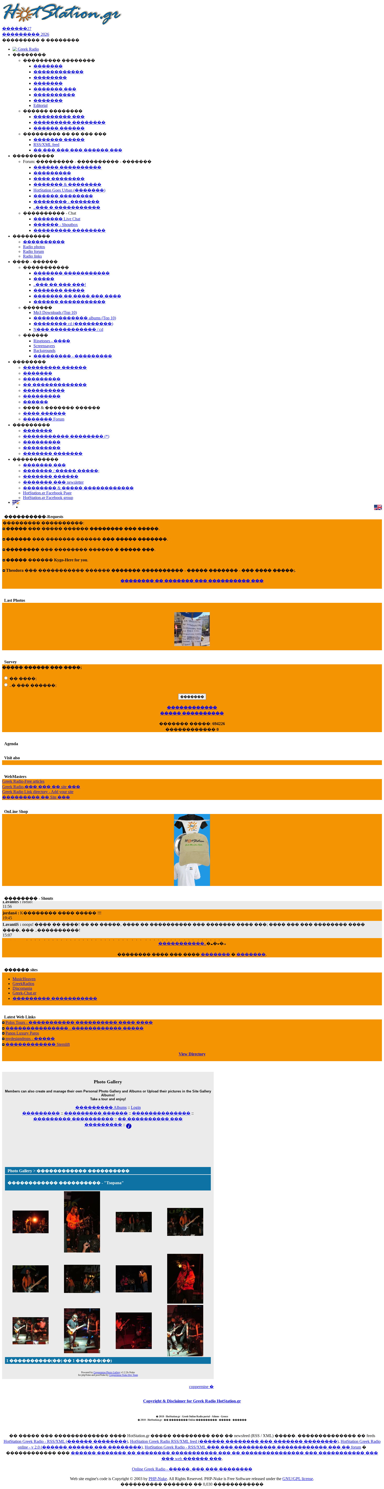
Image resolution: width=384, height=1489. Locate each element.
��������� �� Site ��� (36, 797)
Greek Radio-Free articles (23, 781)
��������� (41, 1113)
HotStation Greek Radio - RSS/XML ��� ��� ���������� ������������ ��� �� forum (253, 1447)
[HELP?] (128, 1124)
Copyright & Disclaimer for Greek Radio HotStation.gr (192, 1401)
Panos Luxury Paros (22, 1033)
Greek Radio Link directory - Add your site (37, 791)
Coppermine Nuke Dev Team (123, 1375)
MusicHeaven (24, 979)
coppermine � (201, 1386)
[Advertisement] (108, 1141)
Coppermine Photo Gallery (107, 1372)
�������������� (161, 1113)
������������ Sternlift (37, 1044)
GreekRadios (23, 983)
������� (215, 954)
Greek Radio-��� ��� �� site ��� (41, 787)
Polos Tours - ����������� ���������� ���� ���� (79, 1022)
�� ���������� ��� (150, 1119)
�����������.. (182, 943)
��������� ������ (96, 1113)
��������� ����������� (55, 998)
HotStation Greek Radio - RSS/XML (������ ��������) (66, 1441)
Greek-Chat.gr (24, 993)
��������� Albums (101, 1107)
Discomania (22, 988)
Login (136, 1107)
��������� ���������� (73, 1119)
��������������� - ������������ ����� (74, 1028)
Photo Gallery (20, 1171)
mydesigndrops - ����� (30, 1038)
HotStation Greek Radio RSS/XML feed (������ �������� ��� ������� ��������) (234, 1441)
